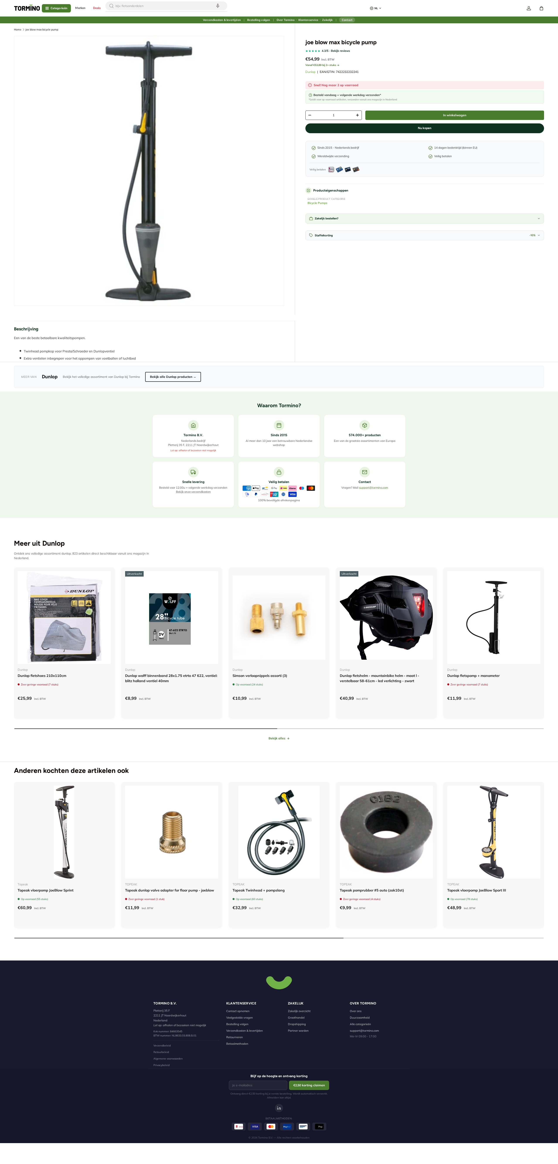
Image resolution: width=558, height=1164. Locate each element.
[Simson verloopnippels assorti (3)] (279, 617)
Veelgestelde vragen (239, 1017)
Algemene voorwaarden (168, 1058)
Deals (97, 8)
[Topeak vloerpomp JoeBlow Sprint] (64, 832)
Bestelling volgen (258, 20)
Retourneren (234, 1037)
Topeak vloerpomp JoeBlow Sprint (45, 890)
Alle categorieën (360, 1024)
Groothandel (296, 1017)
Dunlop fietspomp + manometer (473, 675)
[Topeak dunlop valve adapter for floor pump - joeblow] (171, 832)
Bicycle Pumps (317, 203)
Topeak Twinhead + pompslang (259, 890)
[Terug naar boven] (279, 982)
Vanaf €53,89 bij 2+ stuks (320, 65)
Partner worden (298, 1030)
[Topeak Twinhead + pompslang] (279, 832)
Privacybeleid (161, 1065)
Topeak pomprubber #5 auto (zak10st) (372, 890)
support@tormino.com (373, 487)
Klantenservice (308, 20)
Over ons (355, 1011)
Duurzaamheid (360, 1017)
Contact (347, 20)
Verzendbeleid (162, 1045)
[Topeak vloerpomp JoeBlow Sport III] (493, 832)
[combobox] (166, 5)
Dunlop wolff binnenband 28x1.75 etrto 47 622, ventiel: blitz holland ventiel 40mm (171, 678)
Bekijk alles (277, 738)
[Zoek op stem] (218, 6)
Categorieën (59, 8)
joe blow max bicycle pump (42, 29)
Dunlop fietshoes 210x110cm (42, 675)
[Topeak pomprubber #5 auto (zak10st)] (386, 832)
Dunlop (310, 72)
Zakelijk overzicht (299, 1011)
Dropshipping (297, 1024)
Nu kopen (424, 128)
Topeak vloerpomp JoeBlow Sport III (476, 890)
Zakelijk (327, 20)
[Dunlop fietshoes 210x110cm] (64, 617)
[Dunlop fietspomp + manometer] (493, 617)
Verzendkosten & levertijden (222, 20)
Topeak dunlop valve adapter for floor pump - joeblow (169, 890)
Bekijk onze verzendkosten (193, 491)
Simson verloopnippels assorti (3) (260, 675)
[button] (541, 8)
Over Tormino (285, 20)
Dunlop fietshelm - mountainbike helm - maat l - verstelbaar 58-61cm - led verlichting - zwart (379, 678)
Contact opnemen (238, 1011)
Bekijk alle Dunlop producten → (173, 377)
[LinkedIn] (279, 1108)
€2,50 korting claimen (309, 1085)
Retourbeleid (161, 1052)
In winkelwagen (454, 115)
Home (17, 29)
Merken (80, 8)
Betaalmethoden (237, 1043)
